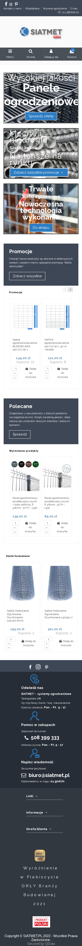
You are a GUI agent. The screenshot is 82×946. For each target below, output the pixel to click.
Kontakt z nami (12, 8)
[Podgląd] (36, 320)
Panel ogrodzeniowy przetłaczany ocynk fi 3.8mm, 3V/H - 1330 (56, 502)
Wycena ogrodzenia (55, 8)
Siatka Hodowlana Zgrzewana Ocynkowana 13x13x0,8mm (18, 615)
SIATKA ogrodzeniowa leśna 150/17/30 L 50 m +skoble (56, 344)
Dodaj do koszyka (31, 373)
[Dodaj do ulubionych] (36, 305)
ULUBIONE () (70, 12)
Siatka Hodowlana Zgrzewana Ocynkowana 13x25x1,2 (58, 614)
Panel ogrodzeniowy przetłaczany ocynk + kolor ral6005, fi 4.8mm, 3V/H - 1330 (25, 502)
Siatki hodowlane (18, 556)
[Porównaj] (36, 312)
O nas (74, 8)
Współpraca (32, 8)
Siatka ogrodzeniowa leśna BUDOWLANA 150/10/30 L (25, 344)
